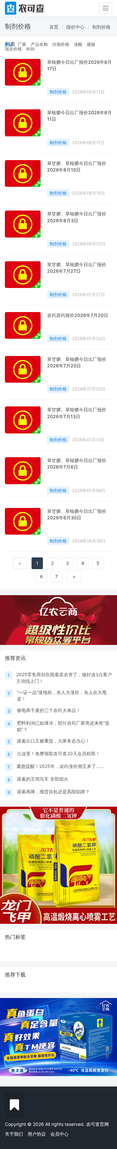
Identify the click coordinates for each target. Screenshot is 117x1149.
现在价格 (13, 48)
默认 (9, 44)
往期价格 (60, 44)
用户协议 (37, 1134)
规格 (91, 44)
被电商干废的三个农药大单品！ (49, 710)
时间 (30, 48)
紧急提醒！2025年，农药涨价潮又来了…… (60, 766)
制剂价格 (101, 27)
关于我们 (14, 1134)
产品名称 (39, 44)
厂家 (22, 44)
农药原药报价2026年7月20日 (77, 315)
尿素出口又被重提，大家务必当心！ (53, 741)
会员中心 (59, 1134)
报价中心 (75, 27)
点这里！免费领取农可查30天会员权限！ (58, 753)
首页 (53, 27)
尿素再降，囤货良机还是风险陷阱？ (53, 791)
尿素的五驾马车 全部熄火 (42, 779)
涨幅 (78, 44)
